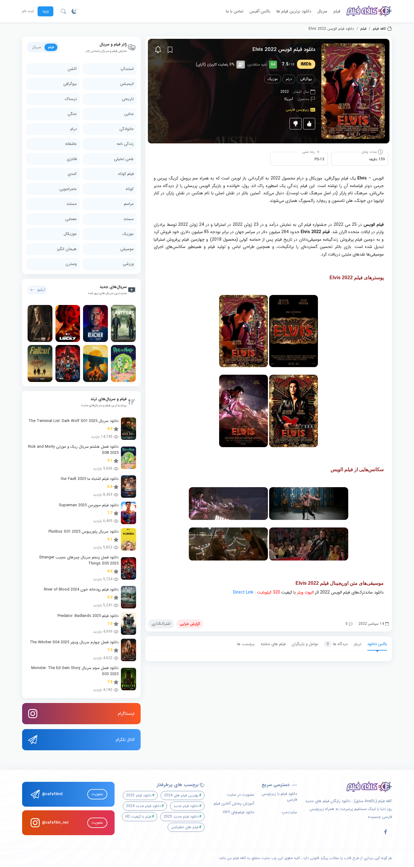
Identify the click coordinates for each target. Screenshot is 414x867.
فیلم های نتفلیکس (185, 827)
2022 (284, 92)
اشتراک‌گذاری (161, 624)
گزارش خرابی (190, 624)
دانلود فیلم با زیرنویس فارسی (279, 797)
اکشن (72, 69)
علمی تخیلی (124, 159)
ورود (45, 11)
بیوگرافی (306, 79)
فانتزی (72, 159)
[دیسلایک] (295, 123)
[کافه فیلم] (369, 11)
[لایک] (309, 123)
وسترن (71, 264)
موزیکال (70, 234)
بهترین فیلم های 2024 (181, 795)
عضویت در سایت (240, 795)
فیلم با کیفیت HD (138, 816)
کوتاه (130, 189)
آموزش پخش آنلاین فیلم (234, 804)
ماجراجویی (68, 189)
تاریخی (128, 99)
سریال (322, 11)
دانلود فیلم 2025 (139, 795)
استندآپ (127, 69)
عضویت (97, 794)
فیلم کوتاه (126, 174)
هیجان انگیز (67, 249)
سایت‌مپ (289, 812)
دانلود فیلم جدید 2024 (143, 806)
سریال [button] (36, 47)
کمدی (72, 174)
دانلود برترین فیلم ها (293, 11)
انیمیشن (127, 84)
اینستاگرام (126, 713)
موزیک (273, 79)
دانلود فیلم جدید (186, 806)
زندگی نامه (125, 144)
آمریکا (288, 99)
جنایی (129, 114)
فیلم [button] (51, 47)
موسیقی (127, 249)
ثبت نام (28, 11)
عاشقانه (71, 144)
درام (289, 79)
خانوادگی (126, 129)
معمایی (71, 219)
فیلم (336, 11)
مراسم (129, 204)
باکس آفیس (259, 11)
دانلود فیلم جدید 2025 (181, 816)
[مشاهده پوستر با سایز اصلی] (353, 91)
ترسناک (71, 99)
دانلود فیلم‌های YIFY (238, 812)
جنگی (72, 114)
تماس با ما (234, 11)
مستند (71, 204)
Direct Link (243, 592)
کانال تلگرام (125, 739)
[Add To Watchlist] (170, 50)
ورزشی (128, 264)
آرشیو (41, 290)
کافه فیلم (379, 29)
